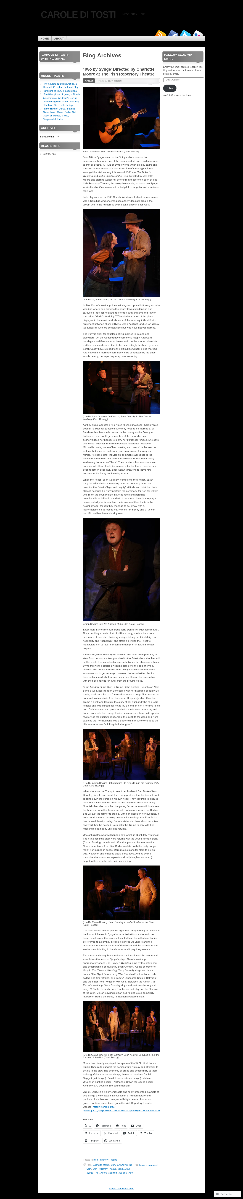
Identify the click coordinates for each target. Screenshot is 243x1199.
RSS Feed (160, 34)
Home (45, 38)
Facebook (172, 34)
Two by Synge (125, 1172)
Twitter (185, 34)
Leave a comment (148, 1165)
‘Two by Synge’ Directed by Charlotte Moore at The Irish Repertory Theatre (119, 71)
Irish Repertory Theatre (105, 1159)
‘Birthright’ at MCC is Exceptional (60, 91)
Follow (170, 88)
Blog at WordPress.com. (121, 1188)
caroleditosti (115, 80)
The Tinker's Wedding (105, 1172)
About (59, 38)
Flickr (197, 34)
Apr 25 (89, 80)
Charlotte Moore (101, 1165)
